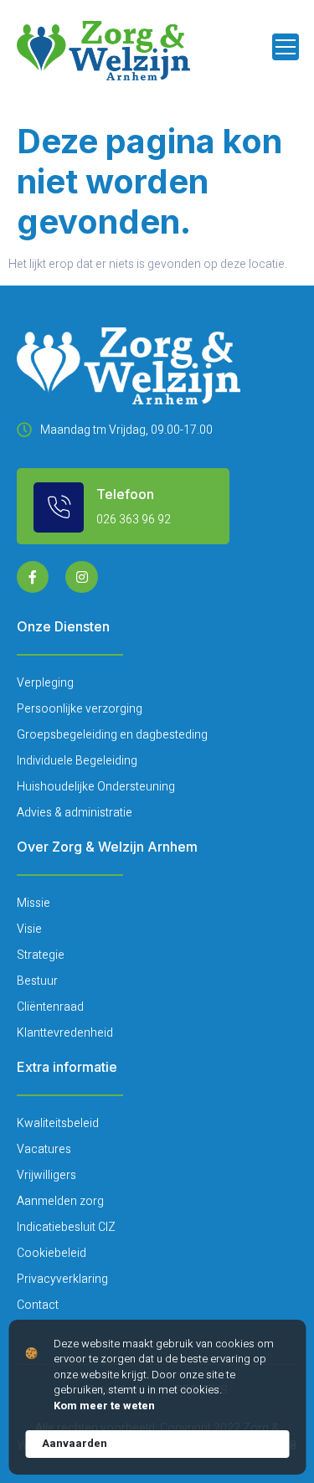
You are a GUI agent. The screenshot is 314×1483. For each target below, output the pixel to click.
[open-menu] (285, 46)
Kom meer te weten (104, 1405)
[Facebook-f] (33, 577)
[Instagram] (81, 577)
